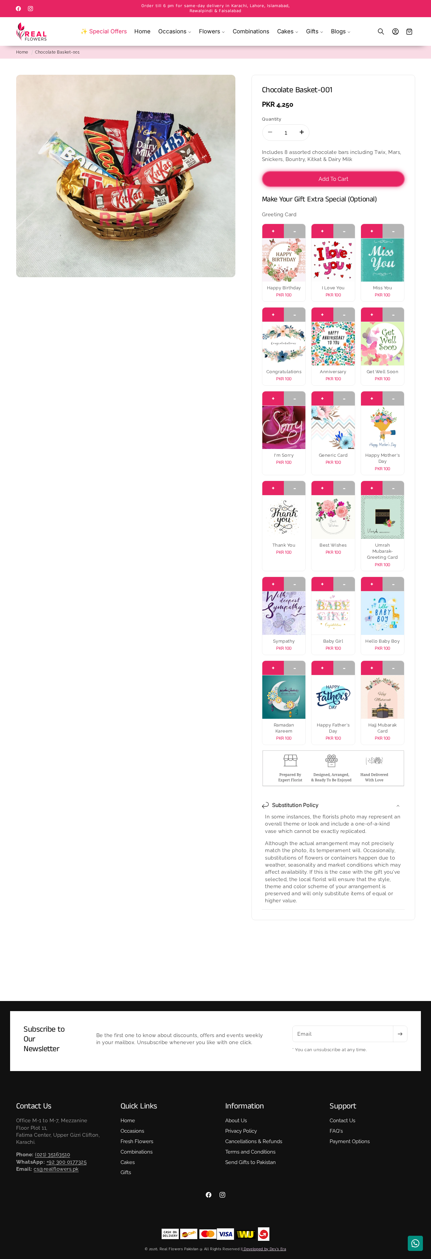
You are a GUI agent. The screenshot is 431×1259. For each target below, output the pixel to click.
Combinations (137, 1152)
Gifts (126, 1173)
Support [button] (343, 1106)
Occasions (132, 1131)
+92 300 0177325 (66, 1162)
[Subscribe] (400, 1034)
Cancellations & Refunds (253, 1142)
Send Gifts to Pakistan (250, 1162)
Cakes (128, 1162)
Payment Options (350, 1142)
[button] (175, 31)
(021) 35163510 (52, 1155)
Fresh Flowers (137, 1142)
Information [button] (244, 1106)
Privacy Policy (241, 1131)
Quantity (272, 119)
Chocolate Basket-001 (57, 52)
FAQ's (336, 1131)
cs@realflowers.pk (56, 1169)
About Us (236, 1121)
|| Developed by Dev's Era (263, 1249)
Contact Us (342, 1121)
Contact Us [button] (34, 1106)
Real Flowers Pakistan (179, 1249)
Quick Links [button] (139, 1106)
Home (22, 52)
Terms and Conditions (250, 1152)
